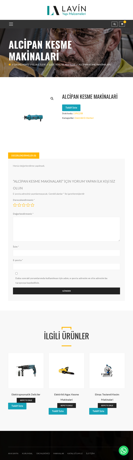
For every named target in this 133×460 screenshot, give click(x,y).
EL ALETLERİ (39, 64)
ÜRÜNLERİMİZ (43, 453)
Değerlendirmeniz (23, 213)
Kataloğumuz (75, 453)
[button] (52, 99)
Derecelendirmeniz (24, 200)
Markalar (58, 453)
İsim (16, 246)
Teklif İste (71, 107)
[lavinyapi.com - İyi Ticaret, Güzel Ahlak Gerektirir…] (66, 9)
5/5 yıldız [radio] (32, 205)
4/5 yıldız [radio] (28, 205)
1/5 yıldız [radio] (15, 205)
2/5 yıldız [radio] (19, 205)
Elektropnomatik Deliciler (26, 394)
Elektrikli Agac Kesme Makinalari (66, 397)
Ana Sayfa (13, 453)
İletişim (90, 453)
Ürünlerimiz (21, 64)
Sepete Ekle (26, 400)
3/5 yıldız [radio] (24, 205)
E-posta (18, 260)
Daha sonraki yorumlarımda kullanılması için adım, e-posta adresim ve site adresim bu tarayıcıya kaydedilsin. (61, 280)
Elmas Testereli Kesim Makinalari (107, 397)
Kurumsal (27, 453)
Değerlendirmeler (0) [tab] (23, 155)
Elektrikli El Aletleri (62, 64)
